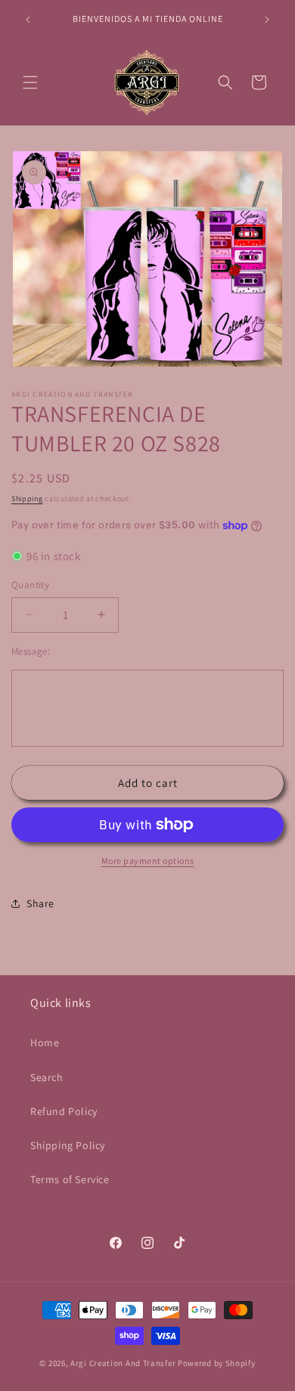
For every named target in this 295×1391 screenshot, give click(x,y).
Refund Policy (64, 1111)
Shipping (27, 498)
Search (47, 1077)
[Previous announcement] (28, 19)
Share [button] (40, 903)
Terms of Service (70, 1179)
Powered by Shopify (217, 1363)
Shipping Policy (67, 1145)
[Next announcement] (267, 19)
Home (44, 1042)
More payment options (147, 860)
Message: (30, 651)
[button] (30, 82)
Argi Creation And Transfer (124, 1363)
